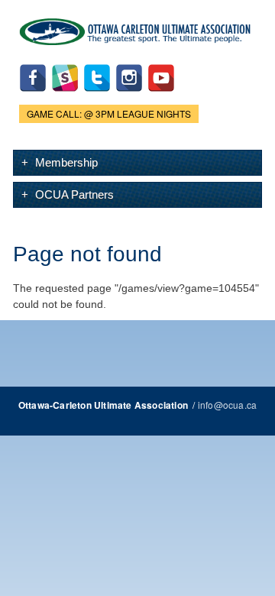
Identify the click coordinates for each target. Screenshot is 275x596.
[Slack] (65, 95)
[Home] (137, 28)
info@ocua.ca (227, 404)
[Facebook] (33, 95)
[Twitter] (97, 95)
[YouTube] (161, 95)
